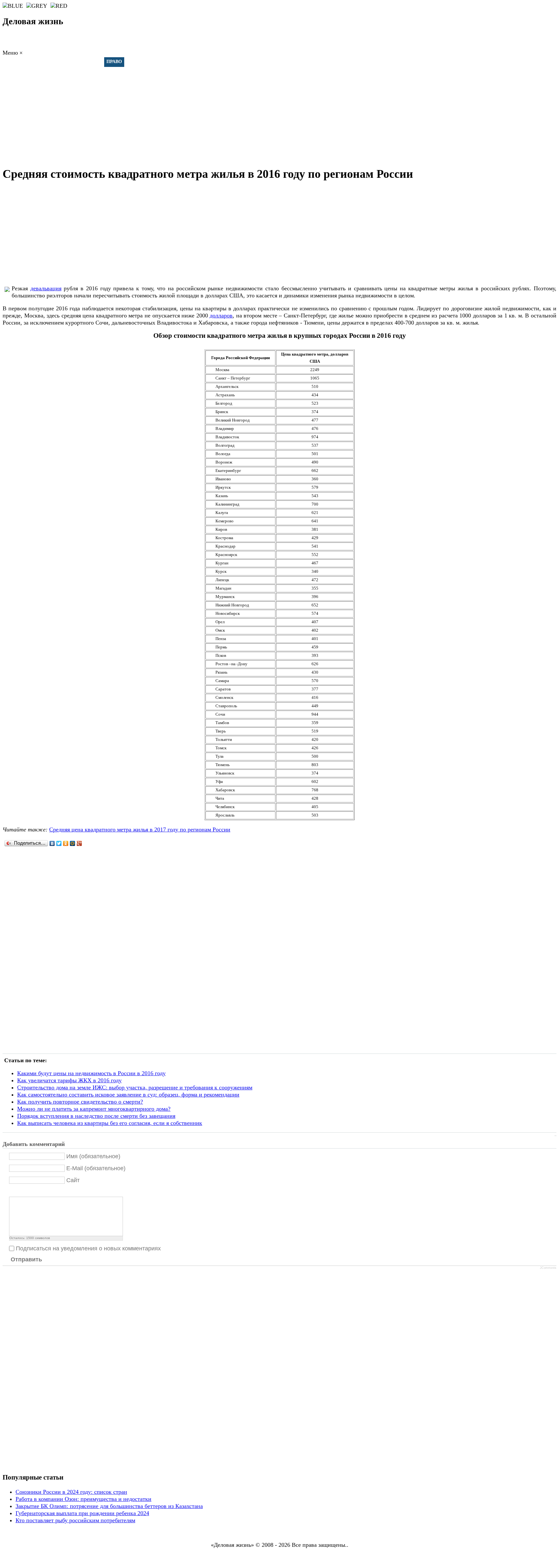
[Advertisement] (279, 113)
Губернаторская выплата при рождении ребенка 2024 (82, 1513)
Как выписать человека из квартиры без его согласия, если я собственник (109, 1123)
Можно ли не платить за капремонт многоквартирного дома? (93, 1109)
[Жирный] (12, 1191)
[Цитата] (21, 1191)
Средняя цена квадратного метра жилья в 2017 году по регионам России (139, 829)
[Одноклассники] (65, 843)
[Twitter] (59, 843)
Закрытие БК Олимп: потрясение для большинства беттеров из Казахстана (109, 1506)
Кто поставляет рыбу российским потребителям (75, 1520)
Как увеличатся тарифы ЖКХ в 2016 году (69, 1080)
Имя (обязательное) (93, 1156)
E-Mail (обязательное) (96, 1168)
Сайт (73, 1180)
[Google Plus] (79, 843)
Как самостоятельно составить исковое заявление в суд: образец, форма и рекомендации (128, 1094)
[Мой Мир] (72, 843)
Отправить (26, 1259)
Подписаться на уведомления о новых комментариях (88, 1248)
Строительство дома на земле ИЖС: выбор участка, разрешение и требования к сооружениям (134, 1087)
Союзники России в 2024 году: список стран (71, 1492)
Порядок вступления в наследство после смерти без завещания (96, 1116)
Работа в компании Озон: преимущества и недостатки (83, 1499)
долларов (221, 315)
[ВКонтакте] (52, 843)
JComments (548, 1267)
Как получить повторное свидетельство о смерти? (80, 1101)
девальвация (45, 288)
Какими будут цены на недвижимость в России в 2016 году (91, 1073)
